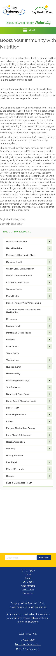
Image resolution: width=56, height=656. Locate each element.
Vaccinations (12, 360)
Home (28, 574)
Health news (28, 589)
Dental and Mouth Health (18, 332)
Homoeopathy (13, 373)
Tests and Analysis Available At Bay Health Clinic (23, 311)
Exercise (10, 339)
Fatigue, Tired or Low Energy (20, 428)
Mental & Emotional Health (19, 275)
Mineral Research (15, 469)
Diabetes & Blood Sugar (18, 394)
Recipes (10, 476)
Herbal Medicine (14, 248)
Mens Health (12, 296)
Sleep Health (12, 353)
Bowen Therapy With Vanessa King (23, 303)
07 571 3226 (28, 639)
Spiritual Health (13, 326)
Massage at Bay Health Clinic (20, 255)
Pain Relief (11, 462)
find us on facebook (28, 644)
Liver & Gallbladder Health (19, 483)
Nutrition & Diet (13, 367)
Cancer (9, 421)
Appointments (28, 586)
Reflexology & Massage (17, 380)
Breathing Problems (16, 414)
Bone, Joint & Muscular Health (21, 401)
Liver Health (12, 346)
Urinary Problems (14, 455)
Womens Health (14, 289)
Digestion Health (14, 262)
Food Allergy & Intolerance (19, 435)
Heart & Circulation (15, 442)
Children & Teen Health (17, 282)
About (28, 578)
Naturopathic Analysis (16, 241)
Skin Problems (13, 387)
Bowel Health (12, 407)
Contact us (28, 593)
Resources (11, 319)
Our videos (28, 582)
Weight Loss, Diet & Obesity (20, 268)
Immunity (10, 448)
